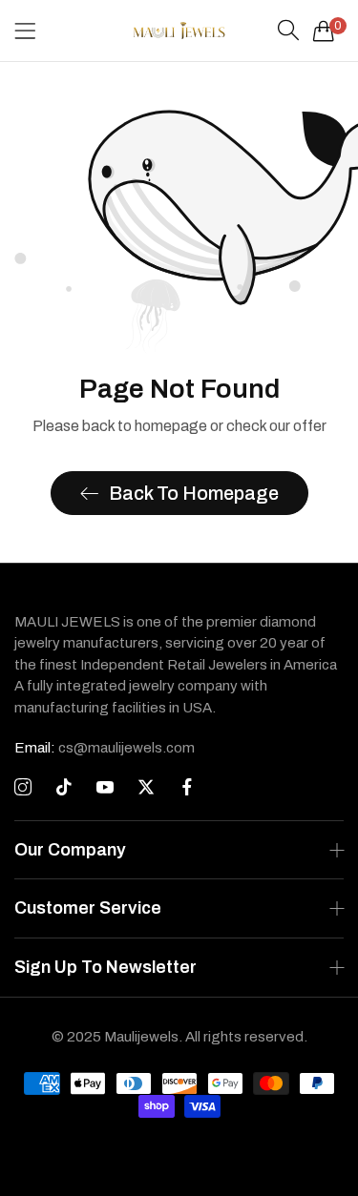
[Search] (288, 30)
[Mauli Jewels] (179, 30)
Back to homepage (194, 493)
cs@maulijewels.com (104, 747)
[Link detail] (23, 787)
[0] (323, 30)
